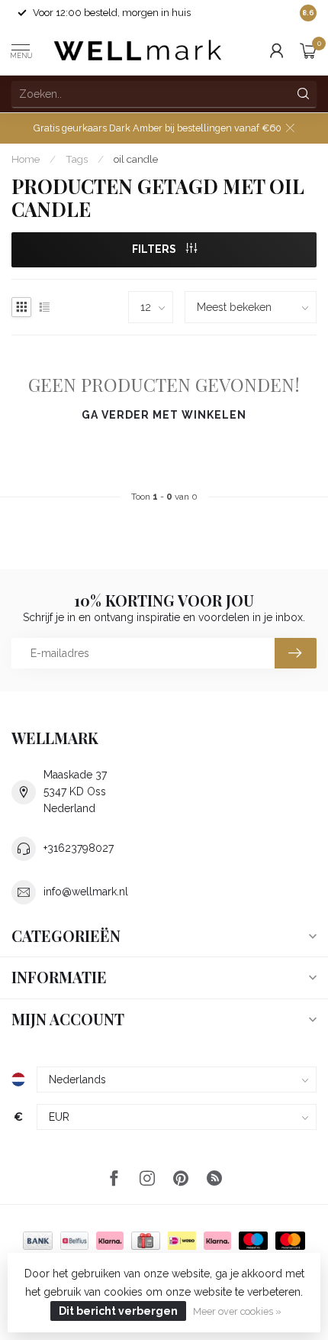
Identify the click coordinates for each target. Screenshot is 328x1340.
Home (25, 159)
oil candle (136, 159)
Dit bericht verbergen (118, 1311)
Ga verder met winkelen (164, 415)
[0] (308, 50)
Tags (77, 159)
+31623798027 (78, 848)
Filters (155, 249)
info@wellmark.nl (85, 891)
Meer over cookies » (237, 1311)
